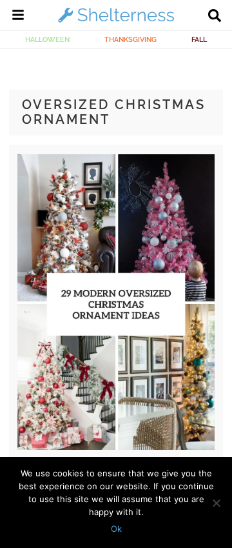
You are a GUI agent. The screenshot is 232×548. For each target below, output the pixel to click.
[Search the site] (214, 17)
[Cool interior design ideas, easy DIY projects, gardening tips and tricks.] (116, 22)
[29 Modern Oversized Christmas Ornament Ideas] (115, 446)
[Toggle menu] (18, 16)
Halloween (47, 39)
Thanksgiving (130, 39)
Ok (116, 528)
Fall (199, 39)
